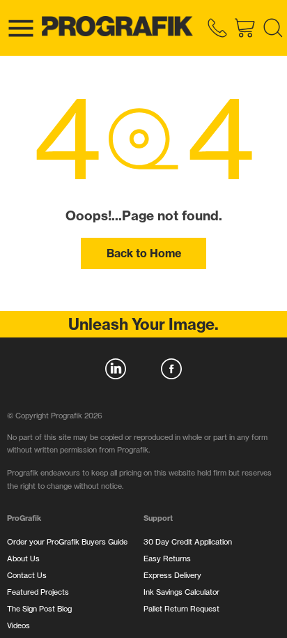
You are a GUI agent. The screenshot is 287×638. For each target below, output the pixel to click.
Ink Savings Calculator (181, 592)
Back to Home (144, 253)
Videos (18, 625)
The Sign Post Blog (39, 609)
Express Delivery (172, 575)
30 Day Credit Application (188, 542)
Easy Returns (167, 558)
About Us (23, 558)
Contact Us (27, 575)
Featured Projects (38, 592)
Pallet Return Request (181, 609)
